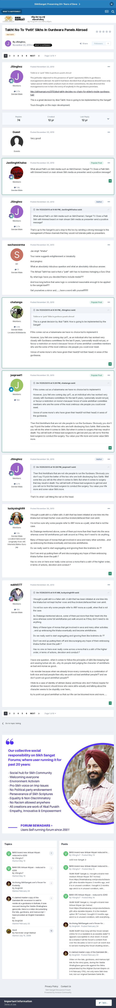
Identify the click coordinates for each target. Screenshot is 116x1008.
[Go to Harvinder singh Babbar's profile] (8, 931)
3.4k (18, 327)
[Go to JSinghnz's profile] (8, 43)
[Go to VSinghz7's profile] (8, 853)
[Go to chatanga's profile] (16, 312)
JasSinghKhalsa (16, 162)
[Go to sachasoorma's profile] (16, 254)
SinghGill (19, 888)
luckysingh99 (16, 508)
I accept (105, 1002)
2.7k (18, 91)
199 (18, 400)
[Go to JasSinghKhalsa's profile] (16, 172)
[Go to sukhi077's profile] (16, 594)
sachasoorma (16, 244)
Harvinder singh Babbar (25, 933)
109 (18, 609)
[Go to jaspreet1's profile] (16, 385)
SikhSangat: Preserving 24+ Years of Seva (56, 4)
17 (18, 269)
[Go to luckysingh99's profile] (16, 518)
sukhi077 (16, 584)
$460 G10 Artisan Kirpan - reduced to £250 (88, 895)
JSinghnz (20, 42)
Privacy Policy (51, 986)
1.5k (18, 533)
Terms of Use (10, 1004)
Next (32, 56)
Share (84, 43)
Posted (42, 66)
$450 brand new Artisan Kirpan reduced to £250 (88, 852)
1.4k (18, 187)
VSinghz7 (19, 858)
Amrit (14, 930)
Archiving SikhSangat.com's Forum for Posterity (86, 923)
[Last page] (39, 56)
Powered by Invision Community (58, 992)
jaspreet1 (16, 375)
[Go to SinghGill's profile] (8, 883)
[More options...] (109, 66)
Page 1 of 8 (50, 56)
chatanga (16, 302)
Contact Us (66, 986)
